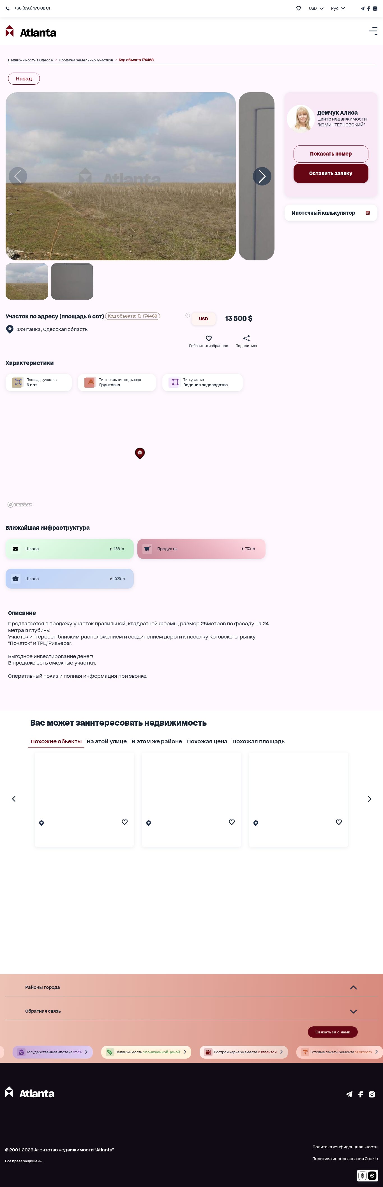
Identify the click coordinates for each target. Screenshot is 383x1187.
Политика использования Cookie (345, 1158)
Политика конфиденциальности (345, 1147)
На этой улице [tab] (107, 741)
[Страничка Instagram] (374, 8)
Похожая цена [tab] (207, 741)
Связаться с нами (332, 1032)
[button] (140, 453)
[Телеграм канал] (363, 8)
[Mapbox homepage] (19, 504)
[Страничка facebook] (360, 1096)
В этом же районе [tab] (157, 741)
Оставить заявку (330, 173)
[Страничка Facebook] (369, 8)
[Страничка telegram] (349, 1096)
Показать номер (331, 154)
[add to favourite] (298, 8)
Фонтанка (29, 329)
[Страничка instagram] (372, 1096)
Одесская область (65, 329)
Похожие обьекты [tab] (56, 741)
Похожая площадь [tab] (258, 741)
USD (203, 318)
